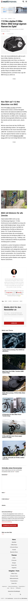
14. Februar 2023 (10, 33)
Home (2, 18)
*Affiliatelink (18, 588)
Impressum (4, 586)
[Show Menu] (26, 1)
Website (4, 505)
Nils (3, 33)
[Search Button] (23, 1)
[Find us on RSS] (20, 594)
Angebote (14, 567)
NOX (21, 301)
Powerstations (14, 581)
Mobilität (10, 18)
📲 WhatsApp (18, 292)
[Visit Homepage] (8, 1)
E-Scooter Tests (14, 576)
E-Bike (14, 18)
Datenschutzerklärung (7, 511)
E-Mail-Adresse (6, 499)
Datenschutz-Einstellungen (14, 591)
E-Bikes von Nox (10, 107)
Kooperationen (22, 586)
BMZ (6, 301)
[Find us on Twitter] (10, 594)
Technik (14, 549)
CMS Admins (24, 598)
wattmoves (10, 598)
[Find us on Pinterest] (15, 594)
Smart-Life (14, 565)
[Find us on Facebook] (7, 594)
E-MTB (10, 301)
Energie (14, 562)
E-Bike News (14, 544)
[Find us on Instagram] (12, 594)
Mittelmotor (15, 301)
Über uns (12, 588)
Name (3, 492)
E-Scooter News (14, 547)
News (6, 18)
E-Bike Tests (14, 573)
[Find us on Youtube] (18, 594)
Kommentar (5, 474)
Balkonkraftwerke (14, 578)
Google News (9, 292)
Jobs (8, 588)
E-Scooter (14, 560)
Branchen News (14, 552)
